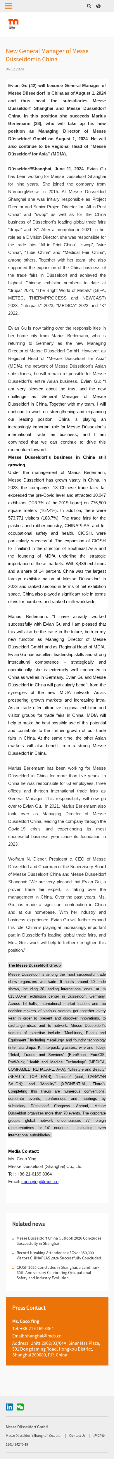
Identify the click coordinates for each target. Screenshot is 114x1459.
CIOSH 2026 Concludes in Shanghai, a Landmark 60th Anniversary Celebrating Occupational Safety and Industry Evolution (58, 1272)
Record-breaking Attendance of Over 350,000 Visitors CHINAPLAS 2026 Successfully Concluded (59, 1255)
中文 (98, 6)
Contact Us (77, 1435)
